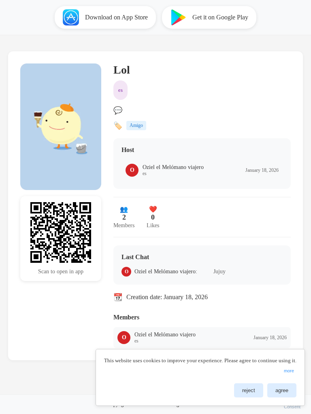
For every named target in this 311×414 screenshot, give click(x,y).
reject (248, 390)
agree (281, 390)
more (289, 370)
